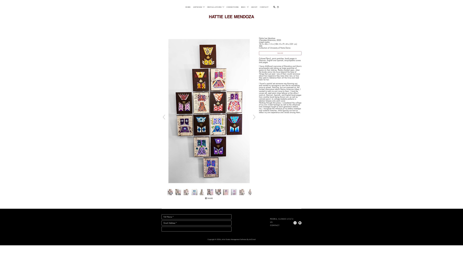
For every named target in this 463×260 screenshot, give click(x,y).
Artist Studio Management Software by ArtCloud (238, 239)
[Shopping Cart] (278, 7)
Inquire (280, 53)
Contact (274, 225)
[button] (199, 7)
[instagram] (299, 222)
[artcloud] (295, 222)
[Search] (274, 7)
